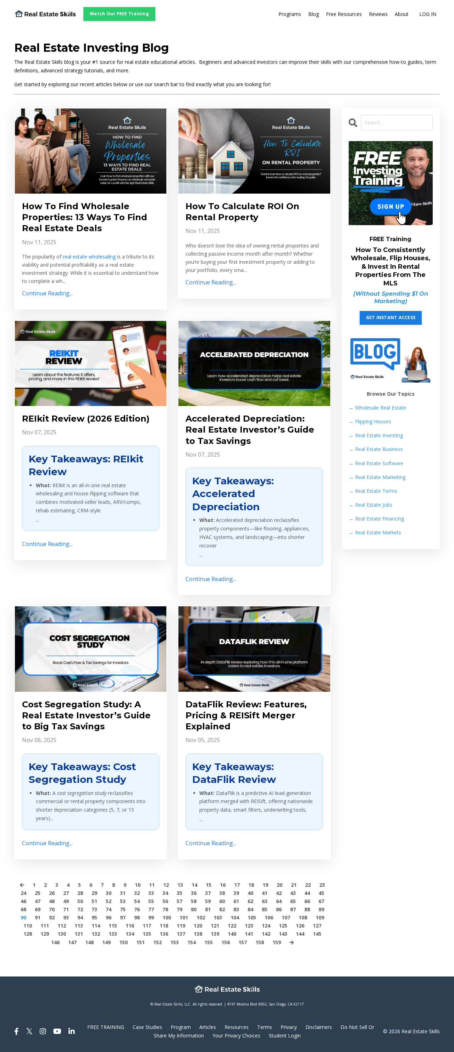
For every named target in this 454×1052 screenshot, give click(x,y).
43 (293, 893)
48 (52, 901)
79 (179, 909)
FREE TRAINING (105, 1027)
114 (96, 925)
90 (23, 917)
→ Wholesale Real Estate (377, 407)
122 (232, 925)
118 (164, 925)
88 (307, 909)
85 (264, 909)
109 (320, 917)
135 (147, 933)
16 (223, 884)
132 (96, 933)
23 (322, 884)
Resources (237, 1027)
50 (80, 901)
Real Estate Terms (373, 491)
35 (179, 893)
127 (317, 925)
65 (293, 901)
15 (208, 884)
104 (235, 917)
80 (193, 909)
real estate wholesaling (89, 256)
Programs (289, 14)
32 (137, 893)
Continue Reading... (47, 293)
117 (147, 925)
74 (108, 909)
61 (236, 901)
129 (44, 933)
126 (300, 925)
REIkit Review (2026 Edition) (86, 418)
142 (266, 933)
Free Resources (344, 14)
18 (251, 884)
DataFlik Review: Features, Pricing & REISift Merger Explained (246, 715)
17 (237, 884)
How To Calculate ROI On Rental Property (242, 211)
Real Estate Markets (375, 532)
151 (140, 942)
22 (308, 884)
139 (215, 933)
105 (252, 917)
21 (294, 884)
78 (165, 909)
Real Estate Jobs (370, 504)
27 (66, 893)
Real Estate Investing (376, 435)
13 (180, 884)
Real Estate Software (376, 463)
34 (165, 893)
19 (265, 884)
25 (37, 893)
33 (151, 893)
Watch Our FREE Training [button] (119, 14)
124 (266, 925)
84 (250, 909)
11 (152, 884)
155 (208, 942)
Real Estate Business (376, 449)
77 (151, 909)
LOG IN (427, 14)
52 (108, 901)
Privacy (289, 1027)
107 (286, 917)
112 (61, 925)
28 (80, 893)
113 (78, 925)
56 (165, 901)
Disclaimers (318, 1027)
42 (279, 893)
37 (208, 893)
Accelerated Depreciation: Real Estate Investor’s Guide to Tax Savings (250, 429)
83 (236, 909)
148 (89, 942)
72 (80, 909)
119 (181, 925)
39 (236, 893)
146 (55, 942)
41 (264, 893)
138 (198, 933)
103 (218, 917)
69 (37, 909)
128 (27, 933)
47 (37, 901)
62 (250, 901)
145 (317, 933)
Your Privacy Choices (236, 1035)
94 (80, 917)
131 (78, 933)
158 (259, 942)
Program (181, 1027)
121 (215, 925)
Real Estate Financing (376, 518)
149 (106, 942)
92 (52, 917)
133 (113, 933)
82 (222, 909)
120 (198, 925)
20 (279, 884)
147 (72, 942)
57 (179, 901)
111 (44, 925)
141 (249, 933)
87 (293, 909)
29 (94, 893)
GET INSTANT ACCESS (391, 318)
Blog (313, 14)
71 (66, 909)
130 (61, 933)
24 (23, 893)
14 (194, 884)
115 (113, 925)
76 (137, 909)
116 (130, 925)
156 (225, 942)
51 (94, 901)
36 (193, 893)
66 (307, 901)
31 (123, 893)
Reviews (378, 14)
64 (279, 901)
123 (249, 925)
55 (151, 901)
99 (151, 917)
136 (164, 933)
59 (208, 901)
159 (276, 942)
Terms (264, 1027)
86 (279, 909)
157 (242, 942)
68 (23, 909)
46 (23, 901)
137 (181, 933)
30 (108, 893)
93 (66, 917)
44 (307, 893)
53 (123, 901)
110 (27, 925)
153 (174, 942)
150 (123, 942)
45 (321, 893)
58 (193, 901)
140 (232, 933)
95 (94, 917)
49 (66, 901)
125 (283, 925)
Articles (207, 1027)
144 (300, 933)
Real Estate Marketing (377, 477)
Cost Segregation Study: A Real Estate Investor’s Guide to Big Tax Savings (86, 715)
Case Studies (147, 1027)
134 (130, 933)
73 (94, 909)
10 (137, 884)
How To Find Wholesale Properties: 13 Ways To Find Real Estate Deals (84, 217)
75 (123, 909)
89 (321, 909)
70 (52, 909)
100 (166, 917)
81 (208, 909)
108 (303, 917)
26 (52, 893)
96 (108, 917)
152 (157, 942)
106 (269, 917)
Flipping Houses (370, 421)
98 (137, 917)
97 (123, 917)
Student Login (285, 1035)
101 (183, 917)
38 (222, 893)
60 (222, 901)
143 (283, 933)
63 (264, 901)
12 (166, 884)
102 (200, 917)
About (402, 14)
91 (37, 917)
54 (137, 901)
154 (191, 942)
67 (321, 901)
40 (250, 893)
